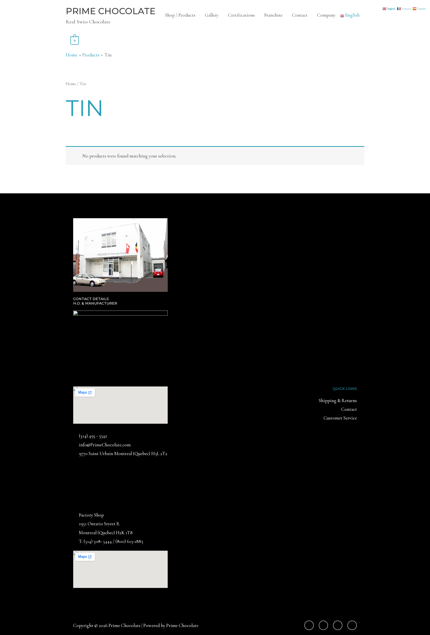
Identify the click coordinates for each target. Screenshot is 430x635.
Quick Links (345, 388)
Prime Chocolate (111, 11)
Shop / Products (180, 15)
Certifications (241, 15)
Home (71, 83)
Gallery (211, 15)
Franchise (273, 15)
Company (326, 15)
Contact (300, 15)
